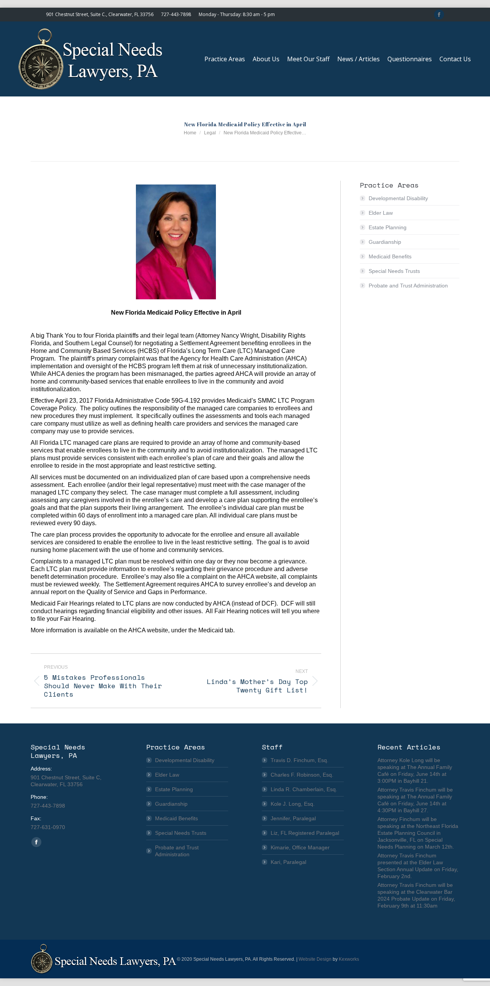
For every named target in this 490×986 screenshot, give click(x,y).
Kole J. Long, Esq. (293, 804)
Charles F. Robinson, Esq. (302, 775)
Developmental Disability (398, 198)
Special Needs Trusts (394, 271)
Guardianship (385, 242)
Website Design (315, 959)
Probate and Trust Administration (408, 285)
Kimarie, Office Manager (300, 847)
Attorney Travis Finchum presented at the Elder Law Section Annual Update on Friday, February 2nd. (417, 865)
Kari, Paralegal (288, 862)
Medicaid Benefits (390, 256)
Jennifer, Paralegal (293, 818)
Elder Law (381, 213)
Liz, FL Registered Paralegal (305, 833)
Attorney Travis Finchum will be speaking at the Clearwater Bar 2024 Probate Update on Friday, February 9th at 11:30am (416, 895)
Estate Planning (388, 227)
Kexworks (349, 959)
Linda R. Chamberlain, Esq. (304, 789)
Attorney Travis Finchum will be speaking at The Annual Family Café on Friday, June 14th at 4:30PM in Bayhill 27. (415, 800)
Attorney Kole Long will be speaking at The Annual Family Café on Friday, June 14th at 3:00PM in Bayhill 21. (414, 770)
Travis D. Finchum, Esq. (299, 760)
